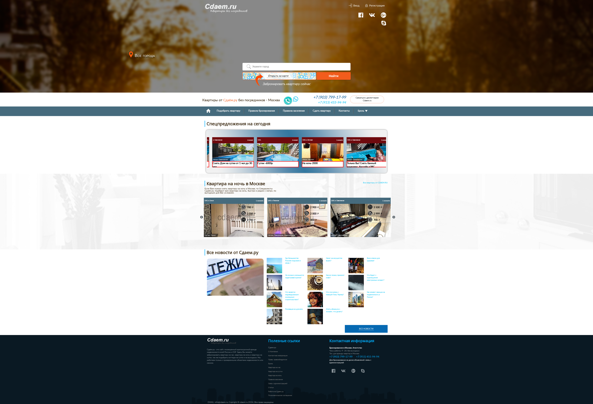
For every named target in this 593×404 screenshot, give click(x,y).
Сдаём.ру (230, 100)
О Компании (273, 351)
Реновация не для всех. (294, 309)
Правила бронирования (261, 111)
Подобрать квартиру (228, 111)
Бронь (361, 111)
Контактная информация (277, 355)
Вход (356, 5)
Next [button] (393, 217)
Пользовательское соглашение (280, 395)
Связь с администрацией (277, 383)
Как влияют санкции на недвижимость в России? (376, 294)
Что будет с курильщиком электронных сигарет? (375, 277)
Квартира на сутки (275, 371)
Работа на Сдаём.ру (276, 391)
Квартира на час (274, 367)
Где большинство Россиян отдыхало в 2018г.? (293, 260)
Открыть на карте (278, 76)
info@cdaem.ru (221, 402)
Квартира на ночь (275, 375)
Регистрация (377, 5)
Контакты (344, 111)
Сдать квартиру (322, 111)
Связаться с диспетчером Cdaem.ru (367, 99)
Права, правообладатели (277, 359)
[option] (234, 217)
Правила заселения (294, 111)
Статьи (271, 387)
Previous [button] (201, 217)
